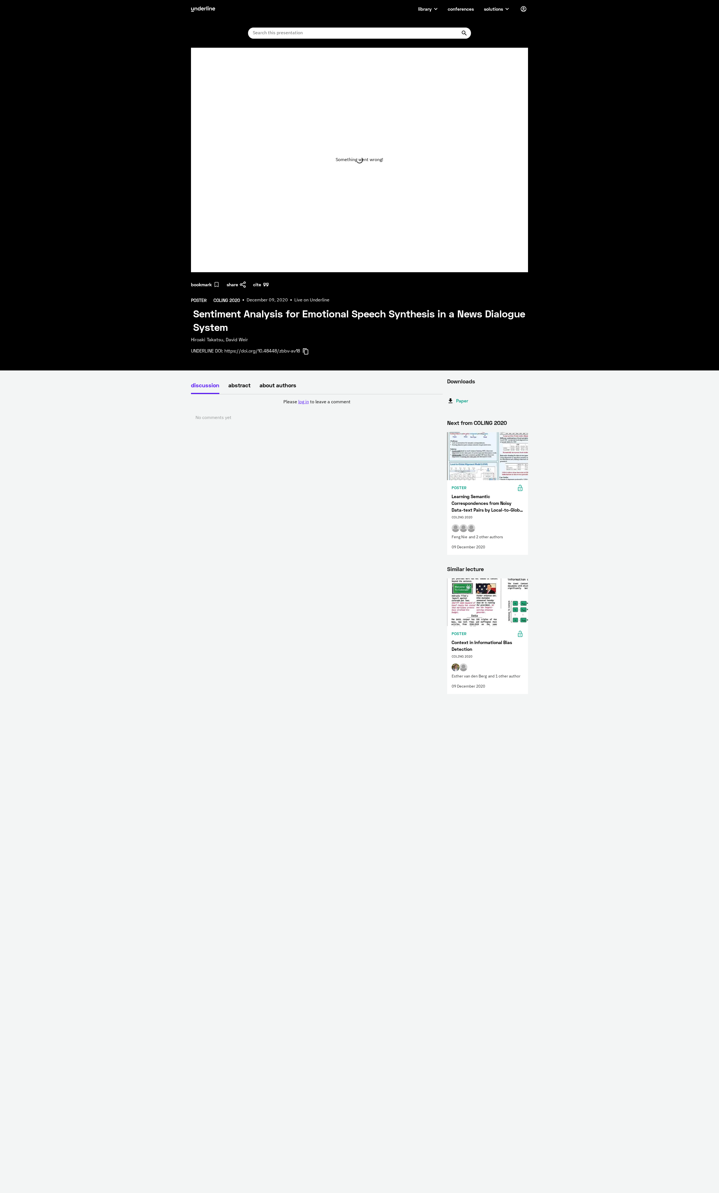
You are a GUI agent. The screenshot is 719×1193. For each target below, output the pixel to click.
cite (257, 284)
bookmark (201, 284)
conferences (461, 9)
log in (303, 402)
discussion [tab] (205, 385)
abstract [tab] (239, 385)
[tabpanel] (317, 410)
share (232, 284)
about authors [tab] (278, 385)
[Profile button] (523, 8)
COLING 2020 (490, 422)
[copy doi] (309, 351)
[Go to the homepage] (203, 9)
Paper (462, 400)
